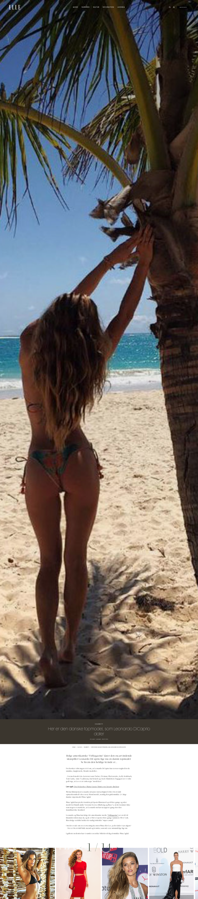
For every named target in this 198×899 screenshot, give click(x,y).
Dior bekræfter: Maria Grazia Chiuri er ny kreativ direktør (96, 787)
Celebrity (99, 724)
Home (73, 747)
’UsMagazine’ (112, 815)
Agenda (121, 7)
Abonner (183, 7)
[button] (117, 847)
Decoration (108, 7)
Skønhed (86, 7)
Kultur (96, 7)
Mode (75, 7)
